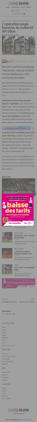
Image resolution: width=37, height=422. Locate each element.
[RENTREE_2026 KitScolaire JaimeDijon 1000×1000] (18, 225)
